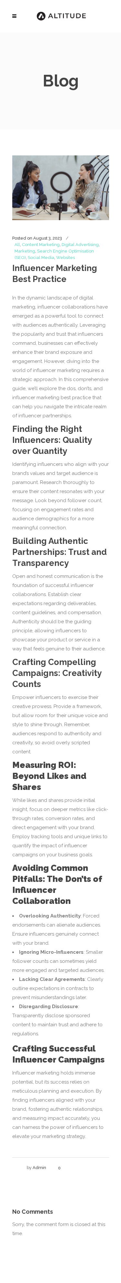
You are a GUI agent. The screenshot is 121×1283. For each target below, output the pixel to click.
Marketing (25, 251)
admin (39, 1167)
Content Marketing (41, 244)
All (17, 244)
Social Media (41, 257)
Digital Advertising (80, 244)
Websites (65, 257)
